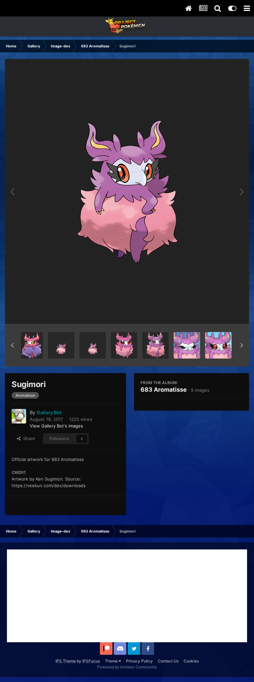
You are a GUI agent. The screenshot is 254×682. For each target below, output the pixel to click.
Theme (112, 660)
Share (28, 438)
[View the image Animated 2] (92, 345)
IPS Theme (66, 660)
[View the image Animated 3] (61, 345)
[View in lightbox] (127, 191)
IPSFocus (91, 660)
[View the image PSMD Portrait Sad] (187, 345)
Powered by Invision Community (127, 666)
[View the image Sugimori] (155, 345)
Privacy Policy (139, 660)
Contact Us (168, 660)
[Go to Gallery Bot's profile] (19, 416)
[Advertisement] (127, 595)
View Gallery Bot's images (56, 425)
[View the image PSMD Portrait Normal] (218, 345)
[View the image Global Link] (124, 345)
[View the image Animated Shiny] (32, 345)
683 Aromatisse (164, 389)
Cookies (191, 660)
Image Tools (222, 312)
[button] (12, 345)
